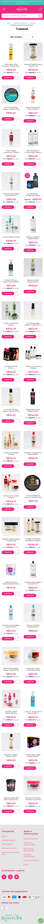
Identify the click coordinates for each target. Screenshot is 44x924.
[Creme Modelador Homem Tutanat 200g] (39, 507)
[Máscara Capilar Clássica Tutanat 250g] (17, 552)
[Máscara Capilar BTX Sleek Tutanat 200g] (17, 811)
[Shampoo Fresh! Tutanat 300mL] (39, 292)
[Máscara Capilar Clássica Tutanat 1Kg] (39, 78)
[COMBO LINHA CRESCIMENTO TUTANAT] (17, 725)
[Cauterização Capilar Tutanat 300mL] (39, 768)
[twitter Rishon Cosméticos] (16, 877)
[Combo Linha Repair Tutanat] (17, 466)
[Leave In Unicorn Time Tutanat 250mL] (39, 725)
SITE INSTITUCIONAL (32, 861)
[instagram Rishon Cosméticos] (10, 877)
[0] (39, 10)
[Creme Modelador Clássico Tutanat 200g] (17, 119)
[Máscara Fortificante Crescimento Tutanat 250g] (39, 811)
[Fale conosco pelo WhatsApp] (40, 920)
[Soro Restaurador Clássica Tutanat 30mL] (39, 337)
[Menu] (4, 9)
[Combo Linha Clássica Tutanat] (39, 380)
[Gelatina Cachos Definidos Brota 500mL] (17, 594)
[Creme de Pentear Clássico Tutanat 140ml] (17, 421)
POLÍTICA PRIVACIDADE (29, 856)
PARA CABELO (7, 844)
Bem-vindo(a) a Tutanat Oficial (10, 853)
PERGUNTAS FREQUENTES (29, 850)
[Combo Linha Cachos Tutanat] (17, 509)
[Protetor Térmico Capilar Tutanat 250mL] (17, 293)
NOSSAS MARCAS (20, 23)
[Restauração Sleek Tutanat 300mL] (39, 423)
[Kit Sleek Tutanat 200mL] (17, 380)
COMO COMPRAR (31, 839)
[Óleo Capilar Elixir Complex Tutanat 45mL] (17, 78)
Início (9, 23)
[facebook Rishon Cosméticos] (4, 877)
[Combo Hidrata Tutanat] (17, 249)
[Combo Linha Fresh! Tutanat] (17, 337)
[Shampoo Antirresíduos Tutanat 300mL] (17, 639)
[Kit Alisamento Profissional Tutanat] (39, 207)
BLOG (26, 865)
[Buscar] (39, 16)
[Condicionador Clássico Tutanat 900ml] (39, 595)
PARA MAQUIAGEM (9, 848)
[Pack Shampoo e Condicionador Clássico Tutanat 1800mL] (39, 164)
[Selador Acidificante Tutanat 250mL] (39, 121)
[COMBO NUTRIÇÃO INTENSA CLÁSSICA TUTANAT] (39, 552)
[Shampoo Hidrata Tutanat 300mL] (39, 637)
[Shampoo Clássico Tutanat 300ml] (17, 766)
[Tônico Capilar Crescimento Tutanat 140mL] (17, 164)
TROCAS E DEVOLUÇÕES (29, 844)
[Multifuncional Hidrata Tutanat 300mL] (17, 207)
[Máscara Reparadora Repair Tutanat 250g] (17, 682)
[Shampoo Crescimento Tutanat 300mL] (39, 464)
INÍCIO (4, 836)
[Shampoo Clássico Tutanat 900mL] (39, 250)
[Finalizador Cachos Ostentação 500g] (39, 682)
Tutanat (32, 23)
